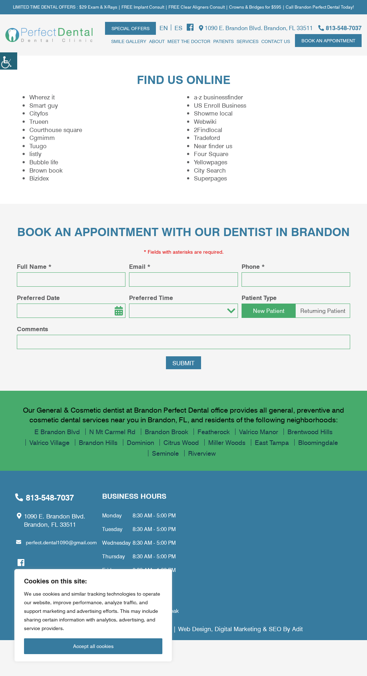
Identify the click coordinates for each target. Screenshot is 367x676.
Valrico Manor (258, 431)
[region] (93, 615)
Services (247, 41)
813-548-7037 (343, 28)
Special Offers (130, 28)
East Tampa (272, 442)
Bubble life (43, 162)
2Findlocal (208, 129)
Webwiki (205, 121)
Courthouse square (55, 129)
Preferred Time (151, 298)
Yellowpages (210, 162)
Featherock (213, 431)
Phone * (253, 267)
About (157, 41)
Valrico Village (49, 442)
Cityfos (38, 113)
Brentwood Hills (310, 431)
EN (163, 28)
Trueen (38, 121)
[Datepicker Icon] (118, 311)
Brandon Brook (166, 431)
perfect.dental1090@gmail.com (61, 542)
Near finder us (213, 146)
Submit (183, 363)
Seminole (165, 453)
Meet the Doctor (188, 41)
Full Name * (34, 267)
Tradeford (207, 137)
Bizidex (39, 178)
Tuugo (38, 146)
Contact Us (275, 41)
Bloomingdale (318, 442)
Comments (32, 329)
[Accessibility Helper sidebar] (8, 61)
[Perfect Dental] (48, 35)
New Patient (269, 310)
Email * (140, 267)
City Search (210, 170)
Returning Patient (322, 310)
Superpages (210, 178)
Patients (223, 41)
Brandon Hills (98, 442)
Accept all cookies (93, 646)
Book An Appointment (328, 40)
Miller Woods (227, 442)
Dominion (140, 442)
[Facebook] (190, 27)
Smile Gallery (128, 41)
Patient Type (259, 298)
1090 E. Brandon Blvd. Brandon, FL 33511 (258, 28)
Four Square (211, 154)
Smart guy (43, 105)
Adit (297, 629)
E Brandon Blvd (57, 431)
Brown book (46, 170)
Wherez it (42, 97)
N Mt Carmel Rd (112, 431)
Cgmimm (42, 137)
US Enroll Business (220, 105)
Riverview (202, 453)
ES (178, 28)
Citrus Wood (181, 442)
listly (35, 154)
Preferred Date (38, 298)
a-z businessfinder (218, 97)
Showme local (213, 113)
